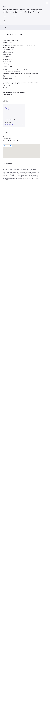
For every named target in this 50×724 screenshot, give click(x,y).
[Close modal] (47, 3)
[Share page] (4, 20)
